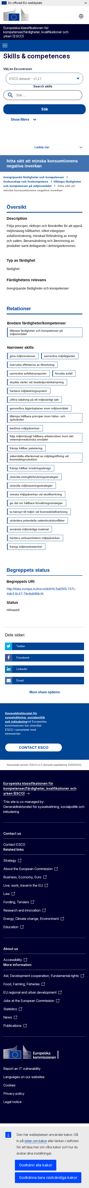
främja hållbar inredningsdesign (30, 468)
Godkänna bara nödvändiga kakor (48, 1177)
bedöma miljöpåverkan (25, 428)
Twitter (20, 646)
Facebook (22, 657)
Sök (44, 109)
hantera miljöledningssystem (28, 391)
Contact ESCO (14, 844)
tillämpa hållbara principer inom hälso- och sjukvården (37, 418)
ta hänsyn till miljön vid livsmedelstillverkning (38, 511)
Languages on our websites (23, 1077)
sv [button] (81, 16)
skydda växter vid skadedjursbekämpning (37, 382)
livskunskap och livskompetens (25, 181)
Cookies (9, 1085)
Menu (5, 46)
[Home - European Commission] (16, 14)
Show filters (20, 119)
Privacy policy (13, 1093)
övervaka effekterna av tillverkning (32, 364)
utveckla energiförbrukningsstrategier (34, 477)
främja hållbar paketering (26, 448)
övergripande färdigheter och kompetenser (33, 177)
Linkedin (21, 669)
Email (20, 680)
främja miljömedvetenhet (26, 546)
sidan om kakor (35, 1141)
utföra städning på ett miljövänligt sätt (34, 399)
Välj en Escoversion (18, 69)
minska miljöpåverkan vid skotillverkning (36, 494)
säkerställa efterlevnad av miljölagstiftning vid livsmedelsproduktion (39, 457)
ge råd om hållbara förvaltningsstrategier (36, 503)
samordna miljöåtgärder (59, 356)
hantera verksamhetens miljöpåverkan (35, 538)
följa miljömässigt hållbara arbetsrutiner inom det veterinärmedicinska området (41, 437)
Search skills (42, 86)
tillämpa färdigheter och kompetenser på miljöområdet (36, 332)
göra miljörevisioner (22, 356)
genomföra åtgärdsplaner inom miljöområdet (39, 408)
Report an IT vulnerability (22, 1068)
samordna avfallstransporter (28, 373)
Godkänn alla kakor (35, 1165)
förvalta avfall (63, 373)
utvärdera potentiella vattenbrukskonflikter (37, 520)
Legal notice (12, 1102)
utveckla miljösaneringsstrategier (31, 485)
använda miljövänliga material (29, 529)
